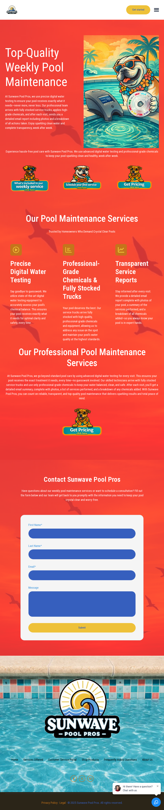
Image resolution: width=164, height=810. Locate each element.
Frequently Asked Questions (120, 759)
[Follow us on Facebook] (73, 778)
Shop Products (90, 759)
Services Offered (33, 759)
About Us (147, 759)
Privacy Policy (49, 802)
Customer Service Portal (62, 759)
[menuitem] (14, 759)
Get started (138, 9)
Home (14, 759)
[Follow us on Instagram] (82, 778)
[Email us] (90, 778)
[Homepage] (12, 10)
